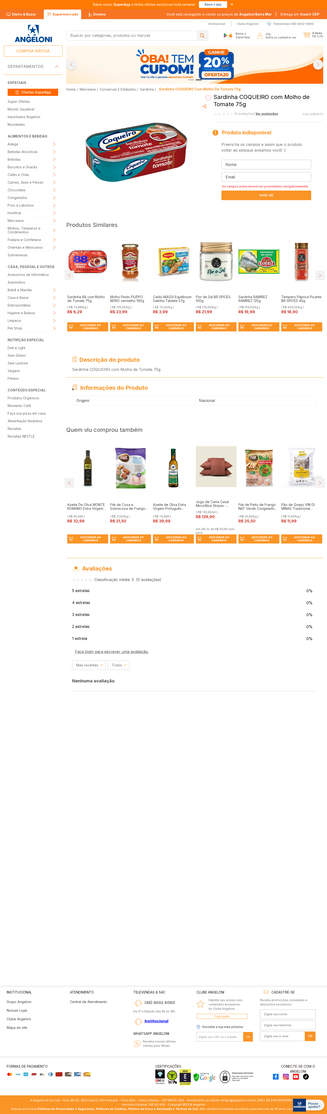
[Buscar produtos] (202, 35)
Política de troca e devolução (150, 1109)
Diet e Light (16, 348)
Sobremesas (18, 255)
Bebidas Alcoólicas (23, 152)
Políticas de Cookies (111, 1109)
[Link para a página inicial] (71, 89)
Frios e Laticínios (21, 205)
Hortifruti (14, 213)
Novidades (16, 124)
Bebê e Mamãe (20, 290)
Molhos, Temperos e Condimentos (24, 230)
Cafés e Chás (18, 175)
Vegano (14, 371)
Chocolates (17, 190)
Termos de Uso (186, 1109)
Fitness (13, 378)
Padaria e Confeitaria (24, 240)
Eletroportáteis (19, 305)
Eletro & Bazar (24, 14)
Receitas (14, 429)
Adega (13, 144)
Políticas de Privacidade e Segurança (65, 1109)
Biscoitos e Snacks (22, 167)
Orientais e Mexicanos (25, 247)
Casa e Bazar (18, 298)
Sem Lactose (18, 363)
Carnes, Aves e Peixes (25, 182)
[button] (300, 14)
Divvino (99, 14)
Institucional (156, 1021)
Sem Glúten (17, 355)
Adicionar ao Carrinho (90, 327)
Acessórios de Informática (28, 275)
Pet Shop (15, 328)
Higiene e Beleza (21, 313)
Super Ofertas (19, 101)
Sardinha (147, 89)
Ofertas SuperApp (36, 92)
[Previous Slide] (71, 65)
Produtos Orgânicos (23, 398)
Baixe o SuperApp (243, 35)
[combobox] (137, 36)
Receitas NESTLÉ (21, 436)
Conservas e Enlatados (118, 89)
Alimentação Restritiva (25, 421)
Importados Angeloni (24, 117)
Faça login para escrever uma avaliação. (112, 651)
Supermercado (65, 14)
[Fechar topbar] (232, 4)
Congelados (17, 198)
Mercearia (16, 221)
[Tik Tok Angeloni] (306, 1077)
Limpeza (14, 320)
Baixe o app (213, 4)
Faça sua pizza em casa (26, 413)
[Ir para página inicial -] (33, 33)
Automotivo (16, 282)
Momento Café (19, 406)
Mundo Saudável (21, 109)
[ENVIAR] (266, 195)
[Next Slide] (318, 65)
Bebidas (14, 159)
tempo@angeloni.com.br (238, 1100)
